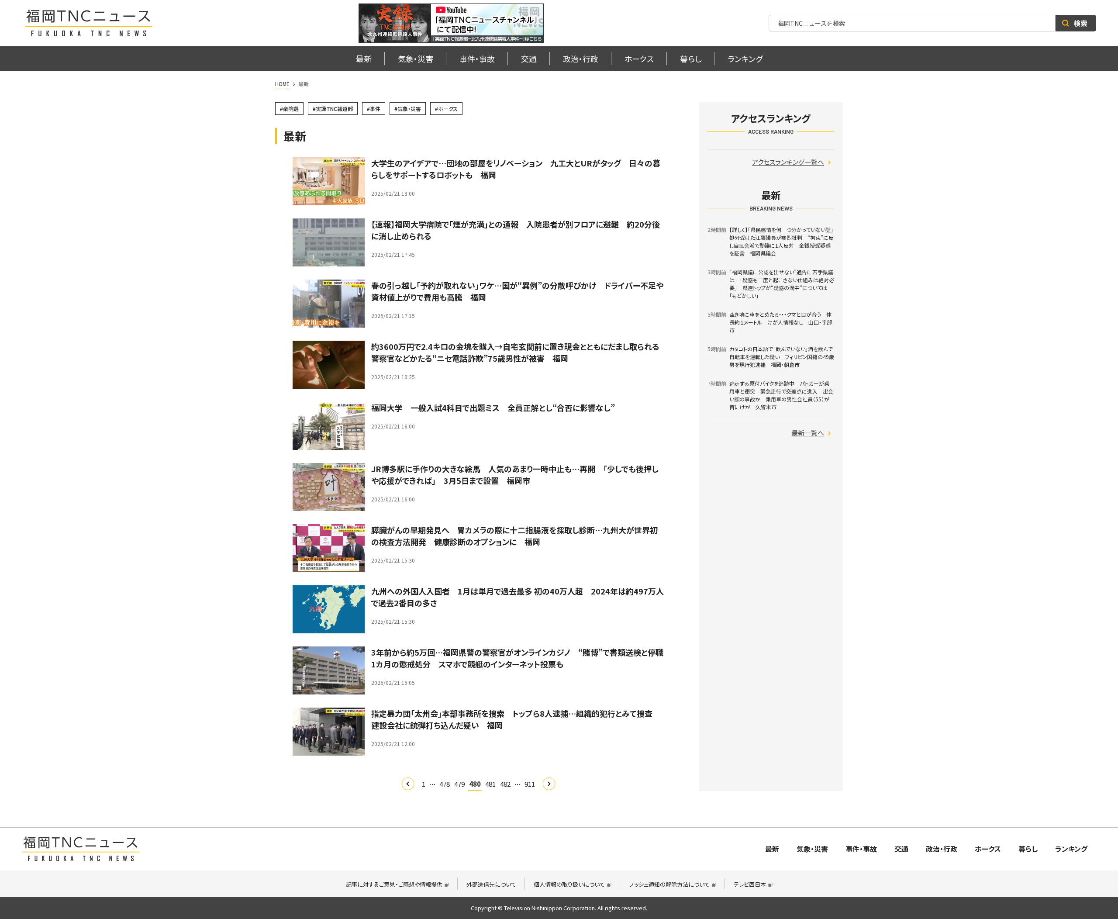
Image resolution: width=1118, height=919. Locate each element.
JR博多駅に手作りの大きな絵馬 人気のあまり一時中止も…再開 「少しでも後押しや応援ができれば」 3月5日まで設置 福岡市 (515, 474)
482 (505, 783)
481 (490, 783)
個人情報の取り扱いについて (569, 884)
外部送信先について (491, 884)
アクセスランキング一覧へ (788, 161)
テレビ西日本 (750, 884)
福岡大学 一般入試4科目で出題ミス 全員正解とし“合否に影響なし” (493, 407)
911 (529, 783)
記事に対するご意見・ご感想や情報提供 (394, 884)
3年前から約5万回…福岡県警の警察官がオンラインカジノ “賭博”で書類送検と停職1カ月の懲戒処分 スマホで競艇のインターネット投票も (517, 658)
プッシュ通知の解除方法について (669, 884)
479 (459, 783)
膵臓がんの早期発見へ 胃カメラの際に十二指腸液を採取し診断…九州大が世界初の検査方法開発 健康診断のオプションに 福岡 (514, 535)
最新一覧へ (807, 432)
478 (444, 783)
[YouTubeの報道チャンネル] (451, 23)
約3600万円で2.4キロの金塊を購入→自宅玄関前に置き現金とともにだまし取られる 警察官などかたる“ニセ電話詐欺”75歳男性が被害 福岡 (519, 352)
